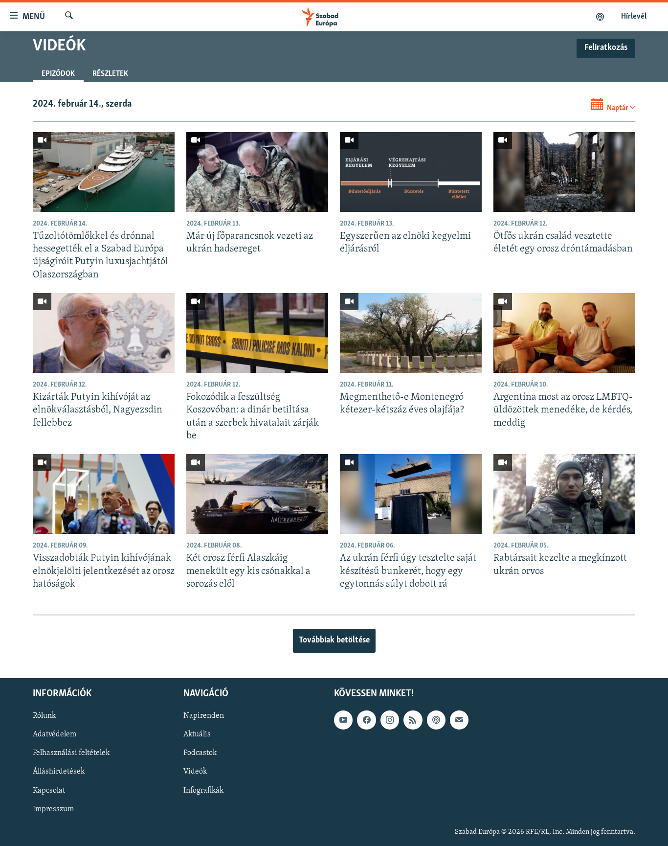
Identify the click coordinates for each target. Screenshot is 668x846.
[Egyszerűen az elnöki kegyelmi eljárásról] (411, 172)
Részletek (110, 74)
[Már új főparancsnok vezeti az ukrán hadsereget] (257, 172)
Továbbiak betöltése (334, 640)
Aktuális (197, 735)
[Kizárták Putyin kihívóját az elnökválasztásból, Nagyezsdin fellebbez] (104, 333)
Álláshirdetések (59, 772)
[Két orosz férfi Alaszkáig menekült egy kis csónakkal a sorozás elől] (257, 494)
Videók (195, 772)
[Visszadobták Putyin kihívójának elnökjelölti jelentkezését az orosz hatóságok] (104, 494)
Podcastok (200, 753)
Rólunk (44, 716)
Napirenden (203, 716)
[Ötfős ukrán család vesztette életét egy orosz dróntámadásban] (564, 172)
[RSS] (412, 719)
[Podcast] (436, 719)
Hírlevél (633, 17)
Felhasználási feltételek (71, 753)
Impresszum (53, 809)
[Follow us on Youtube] (343, 719)
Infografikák (203, 791)
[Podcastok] (600, 16)
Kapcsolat (49, 791)
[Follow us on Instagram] (389, 719)
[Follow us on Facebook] (366, 719)
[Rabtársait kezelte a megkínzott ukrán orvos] (564, 494)
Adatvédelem (54, 735)
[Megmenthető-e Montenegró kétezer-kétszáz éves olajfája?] (411, 333)
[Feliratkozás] (459, 719)
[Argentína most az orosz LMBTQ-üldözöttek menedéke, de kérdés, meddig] (564, 333)
